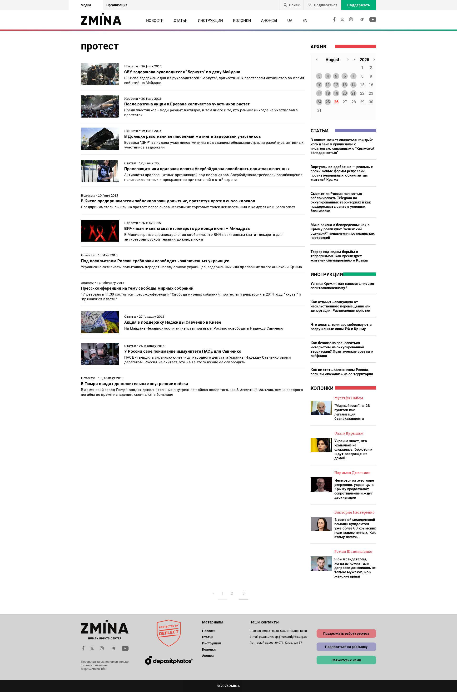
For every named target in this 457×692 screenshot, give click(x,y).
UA (289, 20)
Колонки (242, 20)
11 (328, 84)
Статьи (181, 20)
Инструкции (210, 20)
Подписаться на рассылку (346, 646)
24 (319, 101)
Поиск (294, 5)
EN (305, 20)
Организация (116, 5)
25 (328, 101)
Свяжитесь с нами (346, 660)
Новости (155, 20)
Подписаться (325, 5)
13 (345, 84)
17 (319, 93)
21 (353, 93)
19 (336, 93)
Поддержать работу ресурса (346, 633)
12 (336, 84)
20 (345, 93)
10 (319, 84)
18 (328, 93)
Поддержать (358, 5)
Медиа (86, 5)
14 (353, 84)
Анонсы (269, 20)
